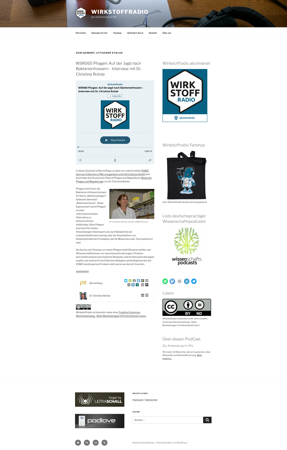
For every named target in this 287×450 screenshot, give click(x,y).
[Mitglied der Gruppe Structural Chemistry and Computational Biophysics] (128, 285)
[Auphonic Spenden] (146, 285)
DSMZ (145, 170)
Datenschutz (151, 399)
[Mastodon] (138, 281)
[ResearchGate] (142, 281)
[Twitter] (125, 281)
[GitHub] (134, 281)
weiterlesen (82, 271)
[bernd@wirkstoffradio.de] (142, 285)
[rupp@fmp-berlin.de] (146, 281)
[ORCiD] (129, 281)
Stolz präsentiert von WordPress (171, 442)
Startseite (81, 33)
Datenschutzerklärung (143, 442)
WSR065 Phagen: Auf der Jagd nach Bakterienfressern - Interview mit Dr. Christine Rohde (108, 68)
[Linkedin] (132, 285)
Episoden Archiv (99, 33)
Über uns (166, 33)
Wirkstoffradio (120, 12)
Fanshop (117, 33)
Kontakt (153, 33)
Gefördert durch (135, 33)
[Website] (142, 296)
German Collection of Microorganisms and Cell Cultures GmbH (110, 174)
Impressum (138, 399)
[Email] (146, 296)
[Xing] (137, 285)
